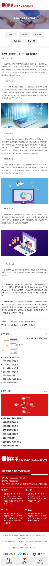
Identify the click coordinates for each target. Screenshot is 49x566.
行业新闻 (17, 41)
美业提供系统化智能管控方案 (10, 75)
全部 (10, 34)
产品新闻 (38, 34)
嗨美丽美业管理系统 (36, 290)
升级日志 (31, 41)
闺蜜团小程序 (34, 270)
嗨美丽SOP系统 (9, 301)
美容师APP (25, 270)
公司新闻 (24, 34)
